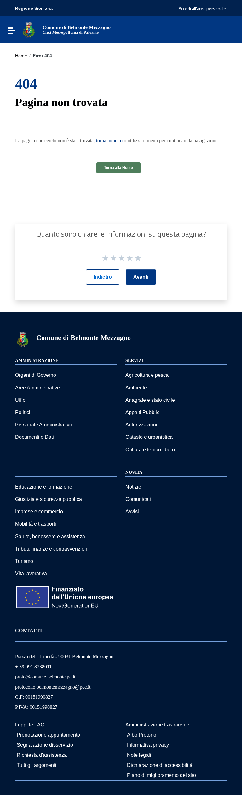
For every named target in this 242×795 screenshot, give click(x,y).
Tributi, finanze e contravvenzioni (52, 548)
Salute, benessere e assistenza (50, 536)
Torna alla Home (118, 168)
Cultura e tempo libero (150, 449)
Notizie (133, 487)
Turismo (24, 561)
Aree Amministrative (37, 387)
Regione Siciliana (34, 8)
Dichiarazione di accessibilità (160, 765)
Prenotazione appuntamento (48, 735)
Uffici (20, 400)
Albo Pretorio (141, 735)
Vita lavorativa (31, 573)
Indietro (103, 277)
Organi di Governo (35, 375)
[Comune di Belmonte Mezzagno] (29, 29)
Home (21, 55)
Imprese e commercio (39, 511)
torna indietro (109, 140)
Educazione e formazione (43, 487)
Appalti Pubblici (143, 412)
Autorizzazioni (141, 424)
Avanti (140, 277)
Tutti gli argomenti (36, 765)
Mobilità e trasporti (35, 524)
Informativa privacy (148, 745)
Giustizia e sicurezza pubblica (48, 499)
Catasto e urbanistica (149, 437)
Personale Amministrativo (43, 424)
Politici (22, 412)
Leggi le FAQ (29, 724)
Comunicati (138, 499)
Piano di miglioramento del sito (161, 775)
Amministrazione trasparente (157, 724)
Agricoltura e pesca (147, 375)
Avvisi (132, 511)
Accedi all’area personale (202, 8)
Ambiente (136, 387)
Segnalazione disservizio (45, 745)
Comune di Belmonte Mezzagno (83, 337)
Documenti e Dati (34, 437)
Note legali (139, 755)
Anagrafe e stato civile (150, 400)
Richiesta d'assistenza (42, 755)
